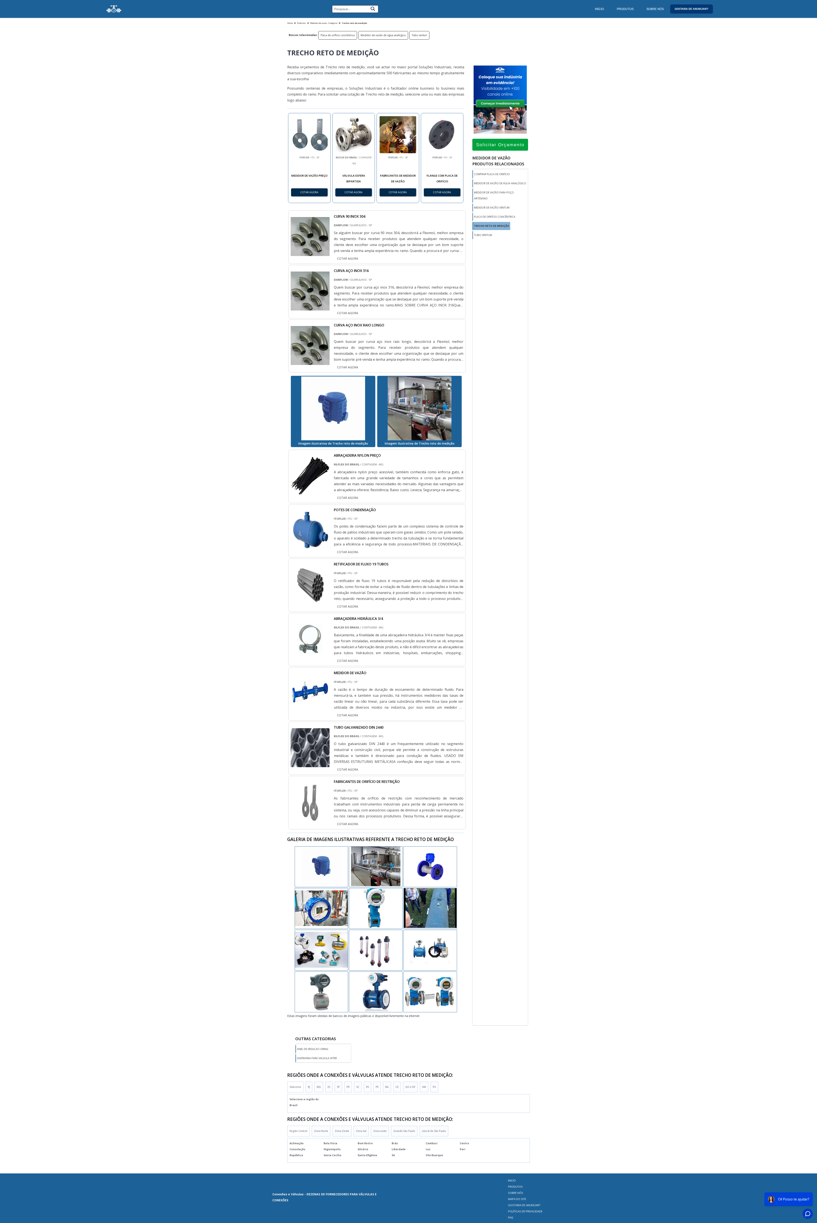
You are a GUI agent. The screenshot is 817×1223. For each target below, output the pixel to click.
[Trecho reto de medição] (333, 408)
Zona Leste (380, 1131)
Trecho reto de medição (491, 226)
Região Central (298, 1131)
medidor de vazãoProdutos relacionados (498, 160)
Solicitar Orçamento (500, 144)
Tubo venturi (419, 35)
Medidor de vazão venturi (492, 207)
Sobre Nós (655, 9)
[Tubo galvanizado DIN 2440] (310, 764)
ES (329, 1087)
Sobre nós (515, 1193)
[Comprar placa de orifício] (430, 866)
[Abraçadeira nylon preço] (310, 492)
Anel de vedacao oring (312, 1049)
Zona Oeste (342, 1131)
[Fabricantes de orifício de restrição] (310, 818)
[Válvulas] (113, 9)
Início (599, 9)
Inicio (512, 1180)
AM (424, 1087)
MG (319, 1087)
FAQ (510, 1217)
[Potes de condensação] (310, 546)
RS (367, 1087)
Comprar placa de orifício (492, 174)
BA (387, 1087)
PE (377, 1087)
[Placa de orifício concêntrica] (430, 908)
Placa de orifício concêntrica (338, 35)
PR (348, 1087)
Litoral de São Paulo (434, 1131)
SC (357, 1087)
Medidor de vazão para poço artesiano (494, 195)
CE (397, 1087)
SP (338, 1087)
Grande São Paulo (404, 1131)
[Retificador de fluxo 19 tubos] (310, 601)
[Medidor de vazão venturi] (321, 866)
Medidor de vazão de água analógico (383, 35)
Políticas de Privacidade (525, 1211)
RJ (309, 1087)
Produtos (625, 9)
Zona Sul (361, 1131)
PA (434, 1087)
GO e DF (410, 1087)
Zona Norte (321, 1131)
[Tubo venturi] (375, 866)
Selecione (295, 1087)
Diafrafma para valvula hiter (317, 1058)
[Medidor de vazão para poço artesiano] (321, 908)
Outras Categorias (315, 1038)
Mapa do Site (517, 1199)
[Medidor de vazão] (310, 709)
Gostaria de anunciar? (691, 8)
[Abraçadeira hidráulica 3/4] (310, 655)
